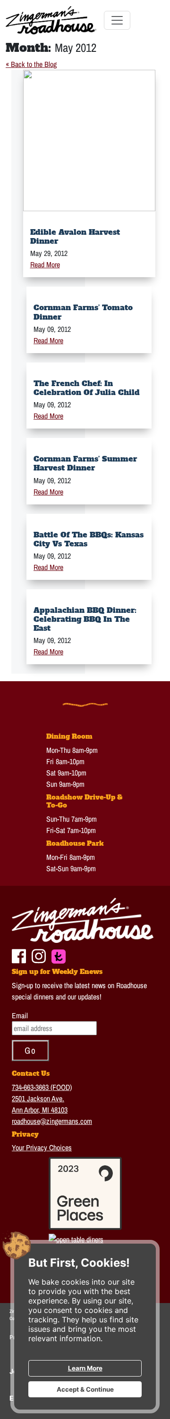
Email (20, 1015)
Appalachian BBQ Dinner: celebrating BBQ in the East (85, 619)
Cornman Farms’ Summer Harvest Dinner (85, 463)
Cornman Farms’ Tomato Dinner (83, 312)
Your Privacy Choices (42, 1147)
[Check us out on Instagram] (39, 955)
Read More (45, 264)
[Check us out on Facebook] (19, 955)
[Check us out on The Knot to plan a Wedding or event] (58, 955)
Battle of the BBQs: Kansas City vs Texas (89, 539)
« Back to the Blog (31, 64)
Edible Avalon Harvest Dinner (75, 236)
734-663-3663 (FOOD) (42, 1087)
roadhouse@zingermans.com (52, 1121)
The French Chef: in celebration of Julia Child (87, 387)
